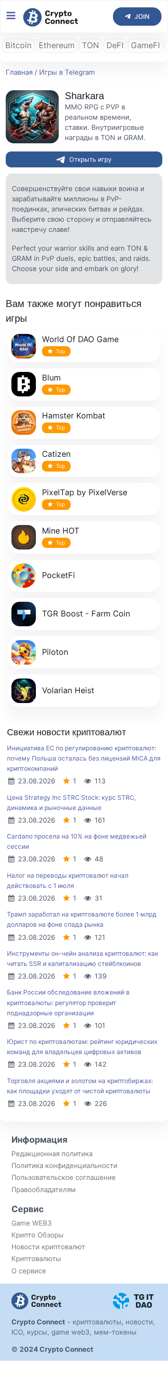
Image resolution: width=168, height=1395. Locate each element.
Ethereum (57, 45)
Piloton (55, 652)
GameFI (145, 45)
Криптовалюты (36, 1259)
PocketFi (58, 575)
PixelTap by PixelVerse (84, 492)
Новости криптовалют (48, 1247)
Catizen (56, 454)
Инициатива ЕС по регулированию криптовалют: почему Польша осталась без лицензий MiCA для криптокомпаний (84, 758)
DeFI (115, 45)
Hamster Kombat (73, 416)
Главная (19, 72)
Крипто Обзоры (37, 1235)
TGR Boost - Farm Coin (86, 614)
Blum (51, 378)
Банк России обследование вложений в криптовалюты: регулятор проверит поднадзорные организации (68, 1002)
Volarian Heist (68, 690)
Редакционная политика (52, 1154)
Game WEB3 (31, 1223)
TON (90, 45)
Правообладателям (43, 1190)
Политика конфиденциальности (64, 1165)
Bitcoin (18, 45)
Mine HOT (61, 531)
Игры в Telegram (67, 72)
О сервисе (28, 1271)
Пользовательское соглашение (63, 1177)
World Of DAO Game (80, 339)
